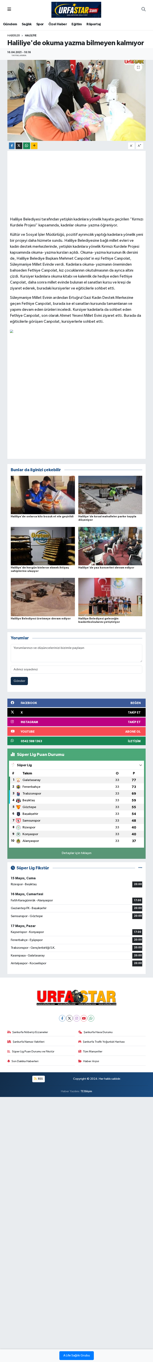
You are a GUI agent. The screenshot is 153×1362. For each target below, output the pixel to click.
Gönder (19, 681)
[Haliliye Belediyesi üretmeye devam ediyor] (43, 597)
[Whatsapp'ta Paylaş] (26, 145)
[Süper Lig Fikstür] (140, 868)
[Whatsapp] (91, 1018)
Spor (40, 24)
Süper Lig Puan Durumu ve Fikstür (33, 1051)
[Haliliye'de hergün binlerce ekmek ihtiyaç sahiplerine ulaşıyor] (43, 546)
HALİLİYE (30, 35)
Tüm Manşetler (92, 1051)
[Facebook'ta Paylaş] (12, 145)
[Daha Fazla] (34, 145)
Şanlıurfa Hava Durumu (98, 1032)
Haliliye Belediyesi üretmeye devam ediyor (41, 618)
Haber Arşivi (91, 1061)
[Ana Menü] (9, 9)
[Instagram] (76, 1018)
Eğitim (77, 24)
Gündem (10, 24)
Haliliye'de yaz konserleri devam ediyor (106, 567)
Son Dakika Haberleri (25, 1061)
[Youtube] (83, 1018)
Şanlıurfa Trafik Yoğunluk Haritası (104, 1041)
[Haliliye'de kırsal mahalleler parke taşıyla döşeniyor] (110, 495)
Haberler (13, 35)
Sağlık (26, 24)
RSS (40, 1078)
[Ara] (143, 9)
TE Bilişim (86, 1091)
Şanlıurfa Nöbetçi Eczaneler (30, 1032)
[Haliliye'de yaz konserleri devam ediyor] (110, 546)
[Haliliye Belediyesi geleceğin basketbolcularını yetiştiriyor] (110, 597)
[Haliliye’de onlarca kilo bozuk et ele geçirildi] (43, 495)
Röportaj (93, 24)
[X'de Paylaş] (19, 145)
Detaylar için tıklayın (76, 853)
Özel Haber (57, 24)
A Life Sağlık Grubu (76, 1355)
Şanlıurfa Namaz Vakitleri (28, 1041)
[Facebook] (62, 1018)
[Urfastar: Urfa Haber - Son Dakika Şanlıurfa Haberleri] (76, 9)
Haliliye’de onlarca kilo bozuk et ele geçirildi (42, 516)
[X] (69, 1018)
